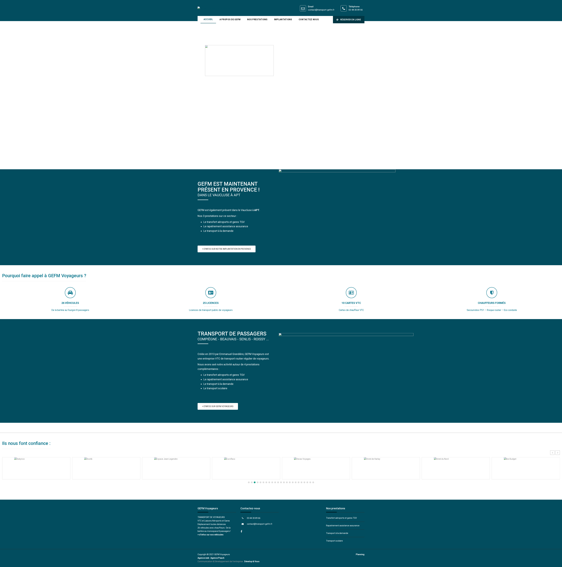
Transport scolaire (334, 541)
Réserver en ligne (350, 19)
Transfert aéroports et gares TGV (341, 518)
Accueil (208, 19)
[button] (557, 452)
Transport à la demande (337, 533)
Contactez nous (309, 19)
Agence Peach (217, 558)
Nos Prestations (257, 19)
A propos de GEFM (230, 19)
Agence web (203, 558)
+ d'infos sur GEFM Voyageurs (217, 406)
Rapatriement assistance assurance (342, 525)
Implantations (283, 19)
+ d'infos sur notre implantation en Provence (226, 249)
